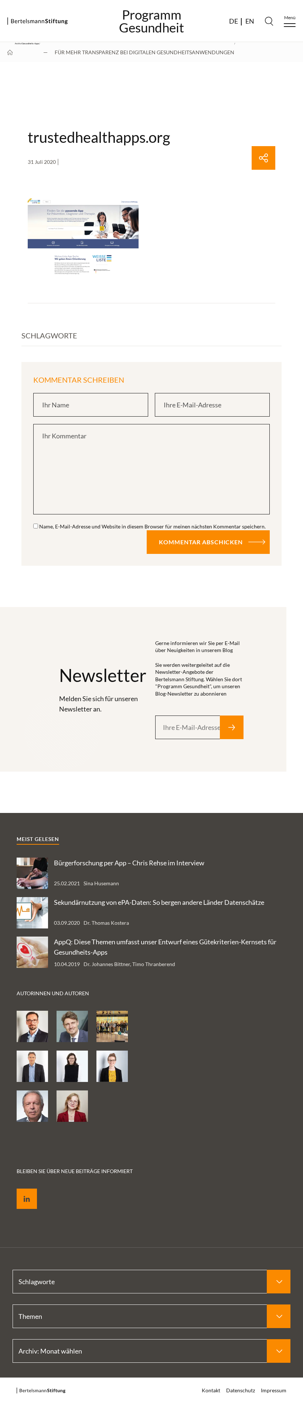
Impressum (273, 1390)
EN (249, 21)
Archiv (18, 43)
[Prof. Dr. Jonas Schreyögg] (72, 1026)
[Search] (269, 21)
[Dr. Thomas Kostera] (32, 1026)
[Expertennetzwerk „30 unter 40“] (112, 1026)
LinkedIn (21, 1190)
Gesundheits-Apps (30, 43)
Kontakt (211, 1390)
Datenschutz (240, 1390)
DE (233, 21)
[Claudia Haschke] (72, 1066)
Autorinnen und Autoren (53, 993)
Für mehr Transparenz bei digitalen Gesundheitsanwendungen (144, 52)
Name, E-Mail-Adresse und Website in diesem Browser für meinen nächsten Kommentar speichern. (152, 526)
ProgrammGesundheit (151, 21)
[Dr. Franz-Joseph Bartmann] (32, 1106)
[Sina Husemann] (112, 1066)
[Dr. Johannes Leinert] (32, 1066)
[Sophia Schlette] (72, 1106)
